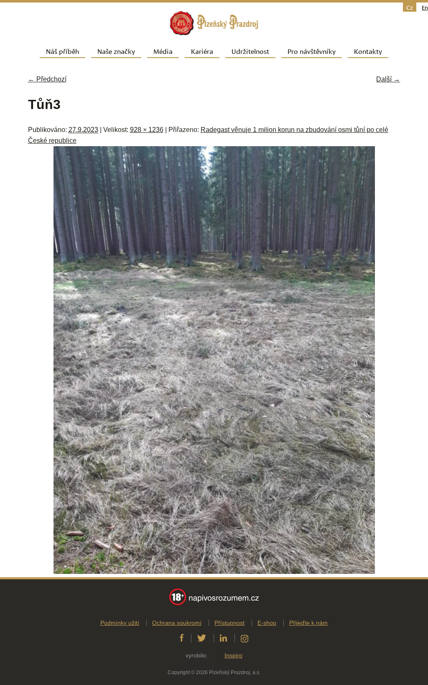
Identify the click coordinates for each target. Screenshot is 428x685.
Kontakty (368, 51)
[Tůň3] (214, 571)
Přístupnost (229, 622)
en (425, 7)
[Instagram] (244, 638)
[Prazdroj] (214, 23)
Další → (388, 79)
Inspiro (233, 655)
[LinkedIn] (223, 638)
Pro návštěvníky (312, 51)
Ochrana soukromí (176, 622)
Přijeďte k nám (308, 622)
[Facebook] (181, 638)
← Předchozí (47, 79)
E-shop (266, 622)
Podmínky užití (119, 622)
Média (163, 51)
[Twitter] (201, 638)
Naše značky (116, 51)
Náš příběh (62, 51)
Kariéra (202, 51)
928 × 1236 (146, 129)
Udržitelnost (250, 51)
